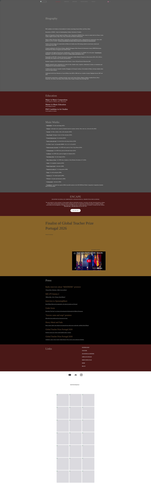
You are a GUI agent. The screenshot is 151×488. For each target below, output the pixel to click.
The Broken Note (50, 156)
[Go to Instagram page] (81, 375)
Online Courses (84, 1)
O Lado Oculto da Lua (51, 138)
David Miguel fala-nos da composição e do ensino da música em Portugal (61, 304)
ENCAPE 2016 (67, 206)
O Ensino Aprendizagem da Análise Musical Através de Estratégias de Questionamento (76, 40)
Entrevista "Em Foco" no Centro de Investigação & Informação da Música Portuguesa (64, 311)
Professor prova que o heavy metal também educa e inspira (58, 332)
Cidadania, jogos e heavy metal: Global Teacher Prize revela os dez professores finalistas (64, 339)
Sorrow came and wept (51, 141)
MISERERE (49, 125)
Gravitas (48, 131)
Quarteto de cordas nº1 (51, 169)
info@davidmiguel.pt (74, 384)
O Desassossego (50, 150)
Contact (93, 1)
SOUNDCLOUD (85, 347)
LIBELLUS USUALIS (87, 356)
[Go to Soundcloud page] (75, 375)
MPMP (83, 363)
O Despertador (50, 181)
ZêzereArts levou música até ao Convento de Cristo (56, 318)
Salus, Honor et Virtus (51, 160)
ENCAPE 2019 (74, 206)
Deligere (48, 128)
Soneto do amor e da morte (52, 147)
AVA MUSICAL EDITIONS (88, 353)
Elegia (48, 172)
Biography (58, 1)
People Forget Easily (51, 166)
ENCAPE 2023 (75, 210)
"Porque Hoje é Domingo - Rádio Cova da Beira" (56, 290)
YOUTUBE (84, 350)
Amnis (48, 163)
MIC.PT (68, 48)
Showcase (66, 1)
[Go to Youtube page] (70, 375)
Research (75, 1)
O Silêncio (49, 153)
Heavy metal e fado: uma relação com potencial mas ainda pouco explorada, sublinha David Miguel (67, 325)
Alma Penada (49, 135)
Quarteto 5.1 (49, 175)
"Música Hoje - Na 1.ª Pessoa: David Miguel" (55, 297)
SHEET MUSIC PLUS (87, 359)
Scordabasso (49, 185)
